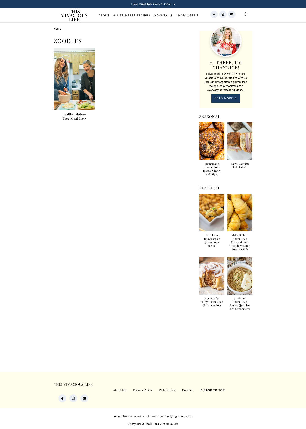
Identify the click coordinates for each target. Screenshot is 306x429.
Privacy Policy (142, 390)
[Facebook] (214, 14)
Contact (187, 390)
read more (224, 98)
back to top (214, 390)
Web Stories (167, 390)
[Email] (232, 14)
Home (57, 28)
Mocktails (163, 15)
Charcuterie (187, 15)
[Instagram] (223, 14)
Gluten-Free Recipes (131, 15)
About (104, 15)
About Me (119, 390)
